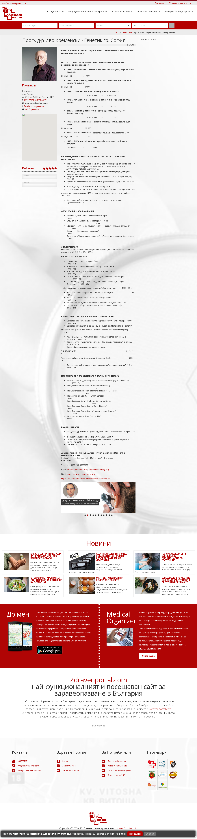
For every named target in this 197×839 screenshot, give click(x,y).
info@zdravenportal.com (15, 3)
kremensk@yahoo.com (77, 469)
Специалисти (54, 11)
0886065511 (41, 100)
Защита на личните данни (119, 771)
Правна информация (116, 761)
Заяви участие (69, 766)
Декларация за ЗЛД (116, 775)
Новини (160, 3)
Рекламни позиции (70, 771)
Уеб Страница (32, 109)
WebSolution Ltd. (128, 829)
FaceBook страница (34, 106)
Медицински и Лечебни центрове (86, 11)
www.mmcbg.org (89, 474)
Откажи (150, 833)
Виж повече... (77, 833)
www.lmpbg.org (73, 474)
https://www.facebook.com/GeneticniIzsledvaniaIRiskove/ (85, 478)
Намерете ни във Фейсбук (30, 771)
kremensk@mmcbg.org (99, 469)
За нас (65, 761)
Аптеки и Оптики (120, 11)
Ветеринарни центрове (178, 11)
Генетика (127, 32)
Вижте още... (148, 656)
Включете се (98, 726)
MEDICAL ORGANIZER (181, 3)
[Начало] (116, 32)
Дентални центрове (147, 11)
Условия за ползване (117, 766)
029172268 (29, 100)
